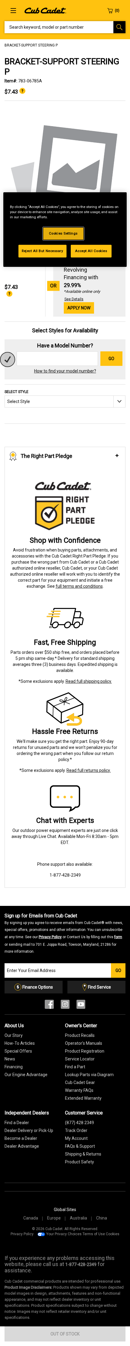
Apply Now (78, 307)
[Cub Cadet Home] (45, 10)
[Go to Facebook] (49, 1005)
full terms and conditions (79, 586)
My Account (76, 1138)
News (10, 1059)
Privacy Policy (50, 937)
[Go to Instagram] (65, 1005)
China (101, 1218)
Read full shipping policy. (89, 681)
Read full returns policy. (89, 770)
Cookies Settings (63, 233)
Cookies (112, 1234)
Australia (78, 1218)
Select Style (16, 392)
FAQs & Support (80, 1146)
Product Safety (79, 1161)
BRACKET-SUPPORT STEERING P (31, 45)
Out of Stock (65, 1334)
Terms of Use (94, 1234)
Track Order (76, 1130)
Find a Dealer (17, 1122)
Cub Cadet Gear (80, 1082)
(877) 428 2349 (79, 1122)
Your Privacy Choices (64, 1234)
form (118, 937)
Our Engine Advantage (26, 1074)
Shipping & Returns (83, 1154)
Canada (30, 1218)
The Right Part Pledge (46, 456)
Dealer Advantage (22, 1146)
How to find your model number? (65, 371)
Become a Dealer (21, 1138)
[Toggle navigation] (13, 10)
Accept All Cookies (91, 251)
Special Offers (18, 1051)
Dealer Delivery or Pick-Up (29, 1130)
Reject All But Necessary (42, 251)
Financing (14, 1066)
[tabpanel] (65, 175)
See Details (73, 299)
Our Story (14, 1035)
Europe (54, 1218)
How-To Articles (20, 1043)
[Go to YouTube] (80, 1005)
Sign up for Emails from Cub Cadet (64, 933)
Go (111, 358)
